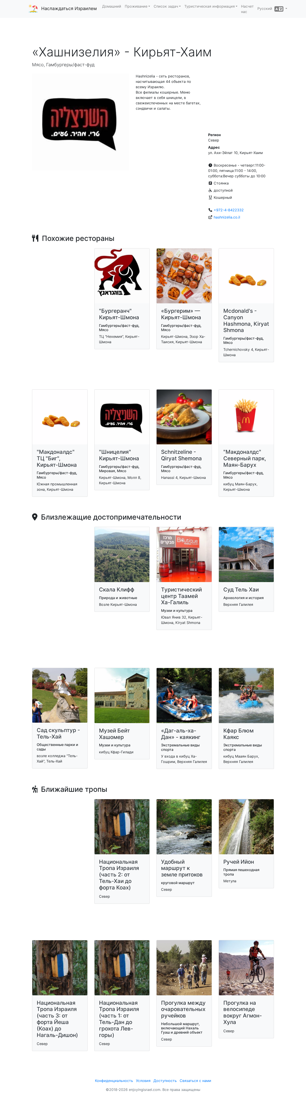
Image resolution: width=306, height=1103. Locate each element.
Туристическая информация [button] (209, 6)
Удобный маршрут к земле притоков (182, 868)
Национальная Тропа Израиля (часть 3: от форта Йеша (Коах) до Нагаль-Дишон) (57, 1019)
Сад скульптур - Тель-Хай (58, 733)
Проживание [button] (136, 6)
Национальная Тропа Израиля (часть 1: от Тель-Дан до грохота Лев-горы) (119, 1019)
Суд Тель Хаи (241, 589)
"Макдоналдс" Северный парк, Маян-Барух (244, 458)
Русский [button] (265, 8)
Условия (143, 1080)
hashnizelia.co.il (227, 217)
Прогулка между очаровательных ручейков (183, 1009)
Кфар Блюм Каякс (238, 733)
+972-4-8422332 (229, 210)
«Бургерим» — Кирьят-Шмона (181, 314)
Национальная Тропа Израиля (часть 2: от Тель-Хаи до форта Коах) (119, 875)
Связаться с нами (195, 1080)
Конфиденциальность (114, 1080)
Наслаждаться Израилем (69, 8)
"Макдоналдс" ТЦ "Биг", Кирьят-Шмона (57, 458)
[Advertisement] (153, 31)
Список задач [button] (166, 6)
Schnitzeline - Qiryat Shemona (181, 455)
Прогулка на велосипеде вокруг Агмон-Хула (242, 1012)
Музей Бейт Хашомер (114, 733)
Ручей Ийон (238, 862)
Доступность (165, 1080)
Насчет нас (247, 9)
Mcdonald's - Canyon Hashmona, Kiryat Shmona (246, 320)
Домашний (111, 6)
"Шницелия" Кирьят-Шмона (119, 455)
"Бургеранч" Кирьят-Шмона (119, 314)
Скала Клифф (116, 589)
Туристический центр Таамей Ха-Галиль (181, 596)
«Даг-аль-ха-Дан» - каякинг (180, 733)
